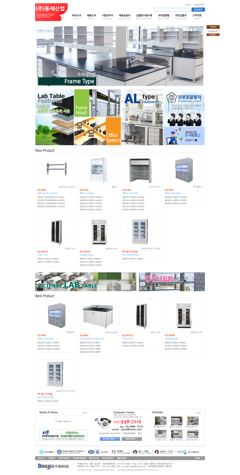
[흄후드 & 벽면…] (176, 437)
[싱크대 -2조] (160, 437)
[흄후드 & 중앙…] (176, 424)
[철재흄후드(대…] (160, 424)
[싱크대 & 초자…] (193, 437)
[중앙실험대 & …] (193, 424)
